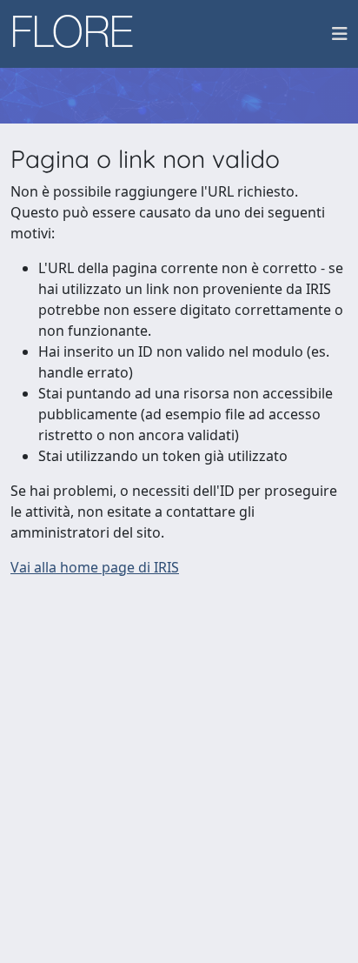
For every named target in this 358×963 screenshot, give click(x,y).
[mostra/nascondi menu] (340, 34)
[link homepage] (79, 33)
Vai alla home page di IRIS (94, 567)
